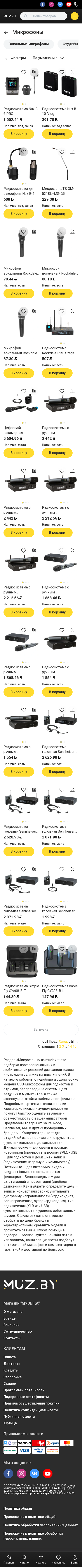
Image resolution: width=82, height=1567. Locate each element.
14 (70, 1046)
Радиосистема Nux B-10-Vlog (59, 111)
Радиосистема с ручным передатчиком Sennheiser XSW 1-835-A (21, 670)
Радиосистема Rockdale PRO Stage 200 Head (58, 351)
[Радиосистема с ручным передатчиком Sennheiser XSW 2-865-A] (21, 483)
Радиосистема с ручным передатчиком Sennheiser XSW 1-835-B (60, 590)
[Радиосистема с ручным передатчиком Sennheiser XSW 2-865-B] (60, 403)
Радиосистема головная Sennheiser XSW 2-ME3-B (58, 749)
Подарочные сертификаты (26, 1397)
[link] (6, 32)
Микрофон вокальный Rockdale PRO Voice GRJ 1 (59, 271)
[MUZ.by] (10, 16)
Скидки (9, 1383)
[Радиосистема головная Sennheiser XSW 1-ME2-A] (60, 881)
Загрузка (41, 1029)
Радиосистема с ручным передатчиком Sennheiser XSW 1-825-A (21, 749)
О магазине (12, 1312)
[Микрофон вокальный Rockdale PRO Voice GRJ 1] (60, 243)
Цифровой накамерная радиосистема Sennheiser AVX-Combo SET (21, 430)
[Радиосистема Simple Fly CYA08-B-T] (21, 961)
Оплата (9, 1357)
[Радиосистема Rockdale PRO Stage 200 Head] (60, 323)
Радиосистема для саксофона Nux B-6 (19, 191)
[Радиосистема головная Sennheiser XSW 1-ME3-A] (21, 881)
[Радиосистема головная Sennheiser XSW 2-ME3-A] (21, 802)
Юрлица (10, 1423)
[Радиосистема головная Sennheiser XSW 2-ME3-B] (60, 722)
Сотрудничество (17, 1331)
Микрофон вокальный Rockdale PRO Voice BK (20, 271)
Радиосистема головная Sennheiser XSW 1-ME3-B (58, 829)
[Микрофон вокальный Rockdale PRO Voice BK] (21, 243)
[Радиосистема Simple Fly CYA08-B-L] (60, 961)
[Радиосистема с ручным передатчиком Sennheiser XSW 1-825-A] (21, 722)
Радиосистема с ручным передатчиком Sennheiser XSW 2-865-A (21, 510)
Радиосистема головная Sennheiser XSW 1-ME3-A (19, 909)
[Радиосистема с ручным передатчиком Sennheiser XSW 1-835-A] (21, 642)
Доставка (11, 1364)
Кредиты (11, 1370)
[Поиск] (26, 16)
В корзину (18, 134)
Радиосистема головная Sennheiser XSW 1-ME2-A (58, 909)
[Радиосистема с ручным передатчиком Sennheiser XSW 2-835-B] (60, 483)
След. (63, 1041)
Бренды (10, 1318)
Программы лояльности (24, 1390)
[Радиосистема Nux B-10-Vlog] (60, 84)
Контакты (12, 1338)
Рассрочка (12, 1377)
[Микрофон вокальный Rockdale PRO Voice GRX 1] (21, 323)
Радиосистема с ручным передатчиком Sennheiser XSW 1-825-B (60, 670)
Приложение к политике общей (29, 1517)
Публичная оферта (19, 1417)
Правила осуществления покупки (31, 1403)
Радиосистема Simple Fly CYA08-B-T (21, 988)
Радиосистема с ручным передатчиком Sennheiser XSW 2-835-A (21, 590)
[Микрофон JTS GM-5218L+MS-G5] (60, 164)
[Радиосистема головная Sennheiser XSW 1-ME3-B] (60, 802)
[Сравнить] (34, 72)
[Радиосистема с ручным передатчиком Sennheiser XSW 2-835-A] (21, 562)
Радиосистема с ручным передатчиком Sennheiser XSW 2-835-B (60, 510)
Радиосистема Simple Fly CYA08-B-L (60, 988)
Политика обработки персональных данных (40, 1525)
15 (75, 1046)
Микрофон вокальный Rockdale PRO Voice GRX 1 (20, 351)
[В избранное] (23, 72)
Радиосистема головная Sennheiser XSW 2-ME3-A (19, 829)
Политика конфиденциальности (30, 1410)
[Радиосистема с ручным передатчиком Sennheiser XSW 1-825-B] (60, 642)
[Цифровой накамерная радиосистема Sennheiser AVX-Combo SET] (21, 403)
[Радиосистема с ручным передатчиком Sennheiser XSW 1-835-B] (60, 562)
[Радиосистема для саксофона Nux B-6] (21, 164)
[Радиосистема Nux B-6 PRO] (21, 84)
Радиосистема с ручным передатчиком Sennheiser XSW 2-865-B (60, 430)
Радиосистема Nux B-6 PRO (21, 111)
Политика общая (17, 1508)
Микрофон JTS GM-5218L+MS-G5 (58, 191)
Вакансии (11, 1325)
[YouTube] (69, 4)
